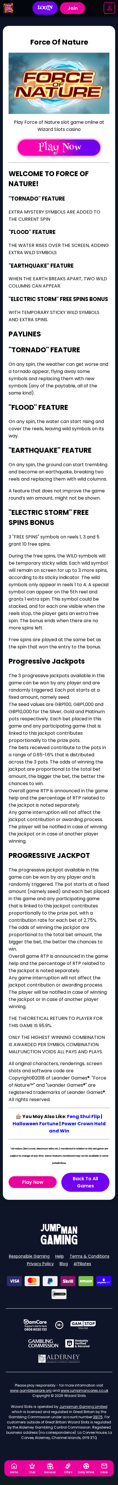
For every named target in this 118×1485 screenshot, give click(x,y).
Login (45, 8)
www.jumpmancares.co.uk (84, 1390)
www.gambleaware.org (31, 1390)
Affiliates (82, 1264)
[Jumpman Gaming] (59, 1243)
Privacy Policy (40, 1264)
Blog (64, 1264)
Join (73, 8)
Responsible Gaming (29, 1256)
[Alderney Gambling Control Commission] (59, 1359)
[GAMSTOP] (83, 1325)
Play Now (33, 1182)
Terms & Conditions (89, 1256)
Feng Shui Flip (83, 1116)
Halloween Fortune (35, 1123)
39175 (98, 1416)
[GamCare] (35, 1325)
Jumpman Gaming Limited (83, 1406)
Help (59, 1256)
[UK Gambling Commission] (43, 1343)
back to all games (85, 1182)
